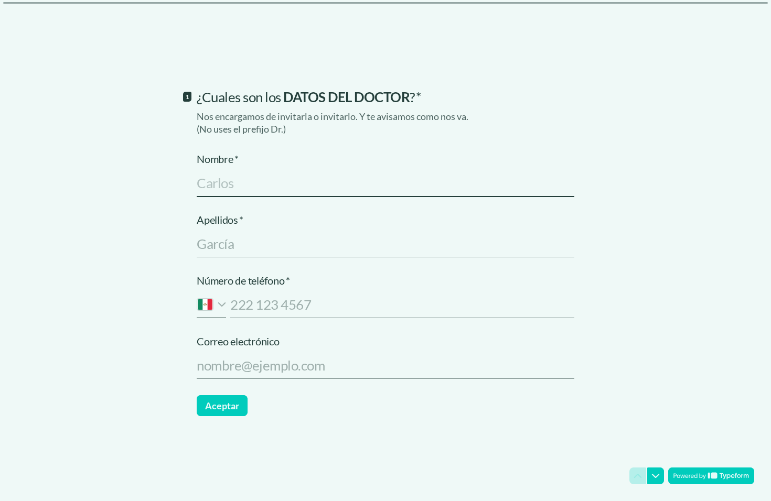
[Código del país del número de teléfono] (211, 304)
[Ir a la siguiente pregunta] (655, 475)
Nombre (217, 159)
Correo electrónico (238, 341)
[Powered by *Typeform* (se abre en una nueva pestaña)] (711, 475)
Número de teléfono (243, 280)
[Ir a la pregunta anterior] (637, 475)
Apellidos (220, 219)
